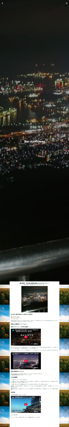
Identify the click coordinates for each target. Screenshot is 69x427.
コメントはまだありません (40, 284)
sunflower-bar (27, 284)
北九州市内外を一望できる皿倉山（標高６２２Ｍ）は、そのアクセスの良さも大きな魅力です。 (27, 373)
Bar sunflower (34, 141)
